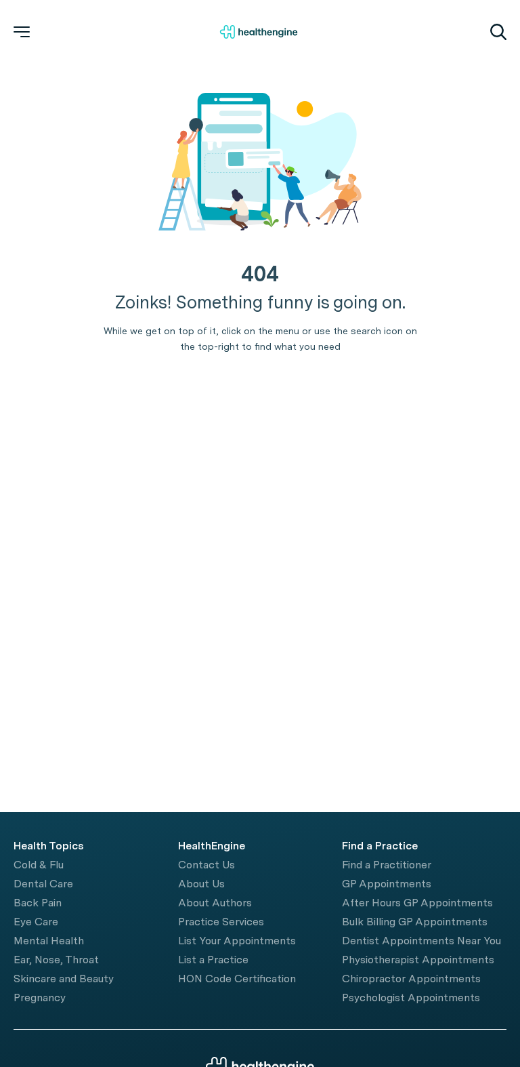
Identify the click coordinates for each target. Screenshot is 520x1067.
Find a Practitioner (386, 864)
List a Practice (213, 959)
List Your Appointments (237, 940)
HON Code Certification (237, 978)
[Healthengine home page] (258, 32)
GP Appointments (386, 883)
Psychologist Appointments (411, 997)
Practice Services (221, 921)
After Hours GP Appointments (417, 902)
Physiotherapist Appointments (418, 959)
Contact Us (206, 864)
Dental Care (43, 883)
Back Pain (38, 902)
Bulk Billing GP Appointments (415, 921)
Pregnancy (40, 997)
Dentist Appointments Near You (421, 940)
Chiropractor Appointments (411, 978)
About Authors (215, 902)
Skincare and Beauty (64, 978)
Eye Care (36, 921)
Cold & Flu (39, 864)
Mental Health (49, 940)
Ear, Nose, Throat (56, 959)
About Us (201, 883)
